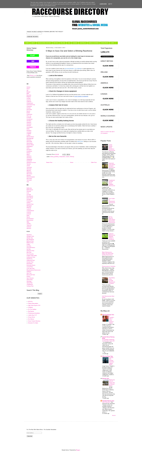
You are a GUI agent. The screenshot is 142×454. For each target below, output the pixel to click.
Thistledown (30, 284)
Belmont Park (30, 241)
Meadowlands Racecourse (33, 270)
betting (51, 156)
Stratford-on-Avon (31, 162)
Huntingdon (30, 127)
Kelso (28, 128)
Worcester (29, 178)
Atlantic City (30, 238)
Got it (110, 4)
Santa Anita (30, 279)
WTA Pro (30, 301)
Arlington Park (30, 236)
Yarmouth (29, 180)
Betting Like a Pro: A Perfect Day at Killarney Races (112, 382)
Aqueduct (29, 234)
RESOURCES (104, 43)
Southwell (29, 160)
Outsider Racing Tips (108, 400)
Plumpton (29, 149)
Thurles (29, 223)
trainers (68, 156)
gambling (56, 156)
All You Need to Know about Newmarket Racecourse (112, 219)
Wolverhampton (31, 177)
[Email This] (63, 154)
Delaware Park (30, 250)
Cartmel (29, 100)
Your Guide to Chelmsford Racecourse (112, 200)
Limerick (29, 212)
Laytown (29, 209)
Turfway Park (30, 286)
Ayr (27, 90)
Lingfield (29, 133)
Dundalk (29, 199)
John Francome (106, 402)
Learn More (103, 4)
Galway (28, 202)
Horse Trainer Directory (34, 321)
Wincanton (29, 173)
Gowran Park (30, 204)
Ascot (28, 88)
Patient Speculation (33, 303)
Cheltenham (30, 103)
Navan (28, 217)
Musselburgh (30, 138)
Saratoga (29, 281)
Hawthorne (29, 258)
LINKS (112, 43)
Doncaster (29, 109)
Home (71, 162)
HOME (27, 43)
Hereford (29, 124)
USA (69, 43)
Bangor (28, 92)
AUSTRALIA (83, 43)
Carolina (29, 246)
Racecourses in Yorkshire (108, 266)
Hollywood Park (31, 260)
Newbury (29, 140)
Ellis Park (29, 252)
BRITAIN (55, 43)
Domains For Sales (33, 323)
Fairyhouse (29, 201)
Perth (28, 148)
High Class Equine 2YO (34, 305)
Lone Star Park (30, 268)
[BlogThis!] (64, 154)
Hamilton (29, 120)
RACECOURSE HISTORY (44, 43)
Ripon (28, 154)
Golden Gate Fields (32, 255)
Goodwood (29, 119)
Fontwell (29, 117)
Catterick (29, 101)
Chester (29, 108)
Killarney (29, 207)
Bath (28, 93)
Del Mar (29, 249)
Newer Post (49, 162)
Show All (113, 415)
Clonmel (29, 191)
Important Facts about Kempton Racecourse (112, 165)
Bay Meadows (30, 239)
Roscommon (30, 220)
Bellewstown (30, 189)
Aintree (28, 87)
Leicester (29, 132)
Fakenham (29, 114)
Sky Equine (31, 311)
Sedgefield (29, 159)
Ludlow (28, 135)
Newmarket (30, 143)
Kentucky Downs (31, 265)
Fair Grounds (30, 254)
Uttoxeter (29, 169)
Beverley (29, 95)
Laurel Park (30, 266)
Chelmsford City (31, 104)
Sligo (28, 221)
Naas (28, 215)
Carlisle (28, 98)
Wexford (29, 228)
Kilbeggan (29, 205)
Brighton (29, 96)
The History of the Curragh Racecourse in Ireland (112, 280)
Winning (72, 156)
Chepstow (29, 106)
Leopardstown (30, 210)
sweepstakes (62, 156)
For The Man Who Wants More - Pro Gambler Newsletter (41, 429)
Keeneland (29, 263)
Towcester (29, 167)
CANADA (75, 43)
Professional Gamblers (34, 313)
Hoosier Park (30, 262)
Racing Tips (105, 378)
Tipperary (29, 225)
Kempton (29, 130)
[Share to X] (66, 154)
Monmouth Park (31, 274)
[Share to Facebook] (68, 154)
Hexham (29, 125)
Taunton (29, 164)
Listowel (29, 213)
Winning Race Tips (107, 356)
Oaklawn (29, 271)
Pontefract (29, 151)
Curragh (29, 194)
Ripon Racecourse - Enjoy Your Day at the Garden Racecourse (107, 253)
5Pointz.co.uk (32, 75)
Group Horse (31, 317)
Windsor (29, 175)
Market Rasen (30, 136)
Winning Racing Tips (108, 314)
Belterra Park (30, 242)
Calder (28, 244)
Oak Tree (29, 273)
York (28, 181)
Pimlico (28, 276)
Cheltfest (30, 307)
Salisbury (29, 156)
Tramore (29, 226)
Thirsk (28, 165)
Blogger (78, 450)
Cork (28, 193)
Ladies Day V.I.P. (32, 315)
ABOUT (33, 43)
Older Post (94, 162)
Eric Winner (31, 319)
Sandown (29, 157)
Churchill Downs (31, 247)
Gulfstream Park (31, 257)
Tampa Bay (29, 282)
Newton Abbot (30, 144)
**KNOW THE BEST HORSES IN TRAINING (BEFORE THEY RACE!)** (45, 31)
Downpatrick (30, 196)
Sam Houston (30, 278)
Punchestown (30, 218)
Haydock (29, 122)
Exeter (28, 112)
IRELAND (62, 43)
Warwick (29, 170)
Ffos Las (29, 116)
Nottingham (30, 146)
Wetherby (29, 172)
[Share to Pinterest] (69, 154)
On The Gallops (32, 309)
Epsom (28, 111)
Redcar (28, 152)
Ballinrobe (29, 188)
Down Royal (30, 197)
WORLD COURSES (94, 43)
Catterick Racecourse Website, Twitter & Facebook (112, 236)
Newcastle (29, 141)
